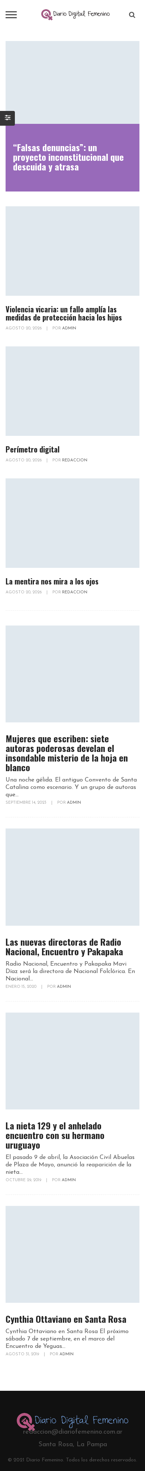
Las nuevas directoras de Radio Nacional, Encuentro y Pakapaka (64, 946)
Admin (69, 328)
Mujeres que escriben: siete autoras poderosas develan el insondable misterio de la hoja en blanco (67, 753)
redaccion (74, 460)
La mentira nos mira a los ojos (52, 581)
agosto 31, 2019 (23, 1354)
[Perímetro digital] (72, 391)
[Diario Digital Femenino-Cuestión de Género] (75, 14)
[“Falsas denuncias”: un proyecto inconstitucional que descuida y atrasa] (72, 82)
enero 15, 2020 (22, 987)
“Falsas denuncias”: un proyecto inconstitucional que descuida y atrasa (68, 156)
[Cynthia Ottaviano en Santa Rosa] (72, 1254)
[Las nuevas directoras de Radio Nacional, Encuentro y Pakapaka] (72, 876)
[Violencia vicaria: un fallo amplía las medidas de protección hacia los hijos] (72, 251)
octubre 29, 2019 (24, 1180)
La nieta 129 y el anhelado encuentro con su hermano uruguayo (55, 1135)
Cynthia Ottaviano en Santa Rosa (66, 1318)
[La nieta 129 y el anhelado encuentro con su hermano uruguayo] (72, 1061)
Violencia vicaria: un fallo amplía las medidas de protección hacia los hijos (64, 313)
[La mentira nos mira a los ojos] (72, 523)
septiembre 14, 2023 (27, 803)
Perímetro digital (32, 449)
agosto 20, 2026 (24, 328)
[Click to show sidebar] (7, 118)
